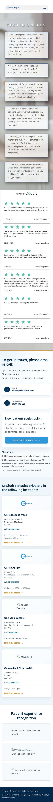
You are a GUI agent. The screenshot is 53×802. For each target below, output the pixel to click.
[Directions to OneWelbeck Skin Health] (26, 656)
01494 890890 (13, 582)
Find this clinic (12, 543)
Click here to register (25, 440)
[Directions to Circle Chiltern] (26, 556)
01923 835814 (13, 529)
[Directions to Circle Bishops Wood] (26, 503)
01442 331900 (13, 632)
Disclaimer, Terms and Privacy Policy (16, 795)
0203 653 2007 (13, 682)
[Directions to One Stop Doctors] (26, 606)
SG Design (45, 795)
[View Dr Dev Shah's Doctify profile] (26, 732)
